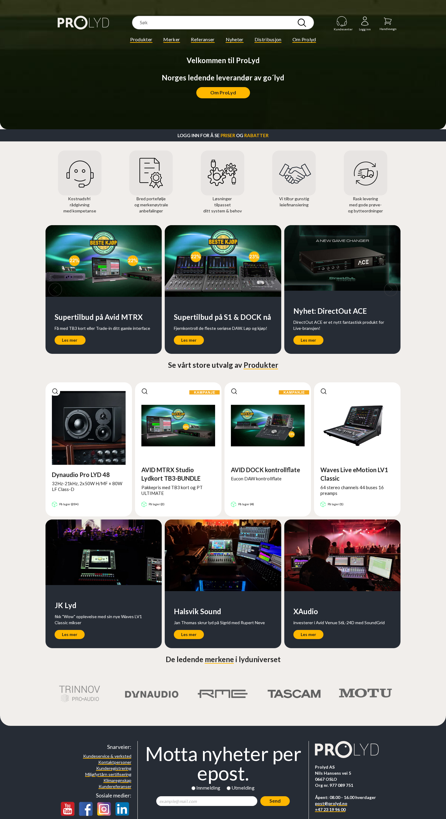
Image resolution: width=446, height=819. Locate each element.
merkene (219, 659)
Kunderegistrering (113, 768)
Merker (171, 39)
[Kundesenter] (342, 21)
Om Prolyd (304, 39)
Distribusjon (268, 39)
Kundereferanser (115, 786)
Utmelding (243, 787)
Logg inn (365, 21)
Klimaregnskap (117, 780)
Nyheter (235, 39)
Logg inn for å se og (223, 135)
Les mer (69, 340)
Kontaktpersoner (114, 762)
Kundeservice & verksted (107, 756)
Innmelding (208, 787)
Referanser (203, 39)
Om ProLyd (223, 92)
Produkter (141, 39)
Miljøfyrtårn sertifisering (108, 774)
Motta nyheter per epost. (223, 763)
